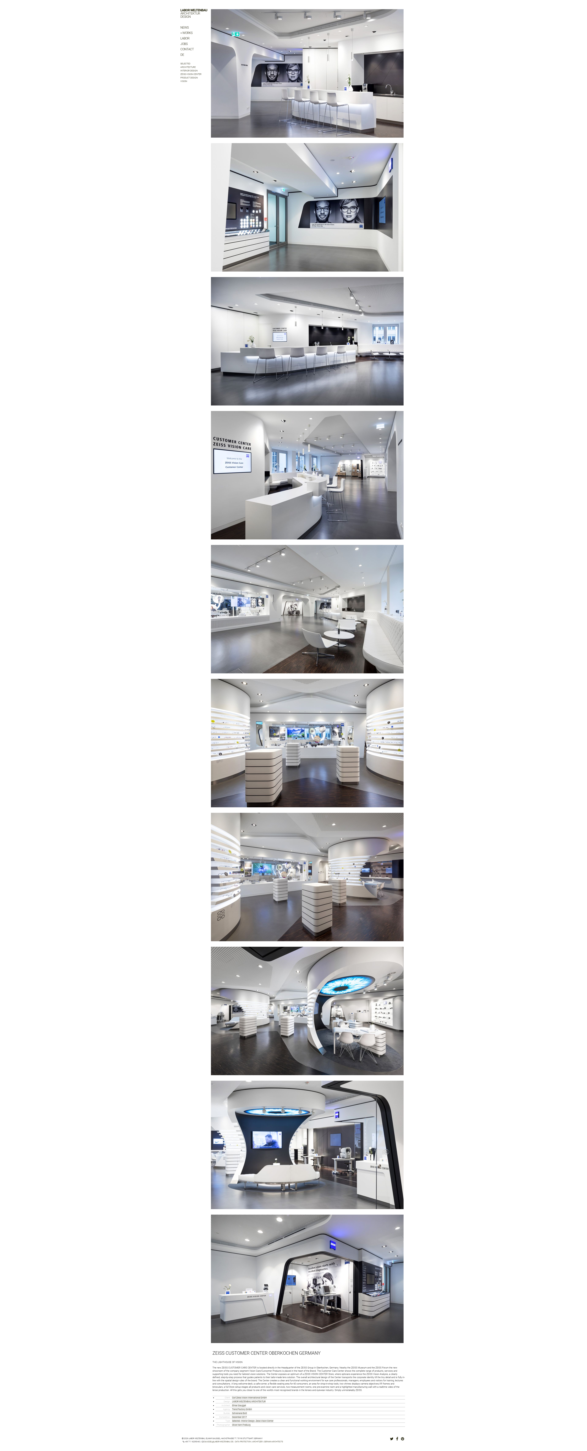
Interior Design (189, 70)
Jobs (184, 44)
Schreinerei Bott (239, 1413)
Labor (184, 38)
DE (182, 55)
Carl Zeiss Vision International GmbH (249, 1397)
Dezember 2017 (239, 1417)
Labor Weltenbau (193, 13)
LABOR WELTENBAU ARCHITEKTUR (249, 1401)
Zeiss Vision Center (190, 74)
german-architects (273, 1442)
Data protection (243, 1442)
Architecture (188, 67)
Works (187, 33)
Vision (183, 81)
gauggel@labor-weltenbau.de (218, 1442)
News (184, 27)
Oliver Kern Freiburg (241, 1425)
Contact (187, 49)
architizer (257, 1442)
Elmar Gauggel (239, 1405)
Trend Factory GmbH (242, 1409)
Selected (185, 63)
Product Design (189, 77)
